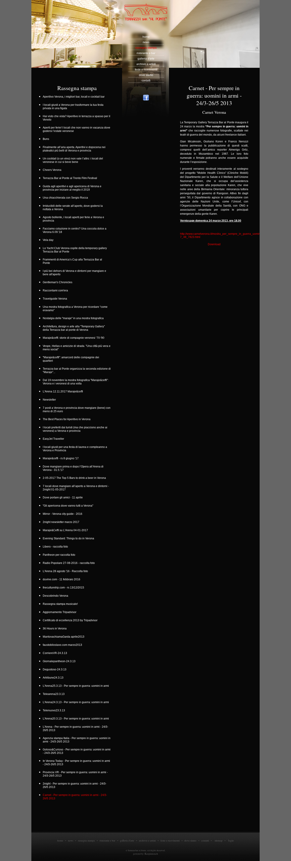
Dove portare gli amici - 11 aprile (63, 497)
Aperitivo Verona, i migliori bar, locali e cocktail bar (74, 96)
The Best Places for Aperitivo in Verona (67, 419)
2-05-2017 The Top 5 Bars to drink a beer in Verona (75, 478)
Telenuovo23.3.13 (54, 710)
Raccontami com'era (56, 290)
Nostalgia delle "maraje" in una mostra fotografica (74, 318)
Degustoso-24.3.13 (55, 669)
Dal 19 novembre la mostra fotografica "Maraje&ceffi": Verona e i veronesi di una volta (75, 382)
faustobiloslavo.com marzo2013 (63, 644)
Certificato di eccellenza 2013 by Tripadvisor (71, 620)
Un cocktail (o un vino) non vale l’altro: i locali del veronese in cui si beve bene (73, 160)
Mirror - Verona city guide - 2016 (63, 513)
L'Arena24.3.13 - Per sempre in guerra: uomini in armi (76, 702)
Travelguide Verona (55, 298)
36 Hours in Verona (55, 628)
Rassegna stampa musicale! (61, 604)
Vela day (49, 240)
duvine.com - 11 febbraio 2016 (62, 579)
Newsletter (50, 399)
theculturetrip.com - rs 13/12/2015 (64, 587)
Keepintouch (151, 853)
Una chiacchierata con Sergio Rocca (66, 197)
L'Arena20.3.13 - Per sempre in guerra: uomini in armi (76, 718)
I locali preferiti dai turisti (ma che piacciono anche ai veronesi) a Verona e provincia (75, 429)
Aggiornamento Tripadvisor (60, 612)
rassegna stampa (146, 47)
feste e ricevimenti (146, 69)
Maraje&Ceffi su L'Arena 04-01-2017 (66, 530)
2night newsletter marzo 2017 (62, 522)
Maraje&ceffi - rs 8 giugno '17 (61, 458)
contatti (146, 80)
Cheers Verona (53, 170)
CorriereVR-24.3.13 (55, 653)
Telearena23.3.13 (54, 694)
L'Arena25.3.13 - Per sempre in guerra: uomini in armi (76, 685)
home (146, 36)
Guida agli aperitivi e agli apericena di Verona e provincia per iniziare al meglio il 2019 (72, 188)
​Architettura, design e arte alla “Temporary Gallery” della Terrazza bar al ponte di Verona (74, 328)
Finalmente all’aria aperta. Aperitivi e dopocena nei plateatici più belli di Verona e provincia (74, 149)
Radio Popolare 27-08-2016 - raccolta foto (69, 563)
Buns (46, 139)
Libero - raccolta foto (56, 546)
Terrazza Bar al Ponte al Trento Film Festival (70, 178)
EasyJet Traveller (54, 438)
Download (214, 244)
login (231, 840)
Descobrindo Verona (56, 595)
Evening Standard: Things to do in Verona (69, 538)
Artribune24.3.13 (54, 677)
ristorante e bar (146, 53)
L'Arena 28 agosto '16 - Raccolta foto (66, 571)
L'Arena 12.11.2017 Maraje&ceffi (63, 391)
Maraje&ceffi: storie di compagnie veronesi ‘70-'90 (74, 337)
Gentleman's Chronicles (58, 282)
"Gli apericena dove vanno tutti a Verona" (69, 505)
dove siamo (146, 75)
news (146, 42)
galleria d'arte (146, 58)
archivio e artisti (146, 64)
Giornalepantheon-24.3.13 (60, 661)
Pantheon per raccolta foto (60, 554)
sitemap (219, 840)
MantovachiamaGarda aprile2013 (64, 636)
